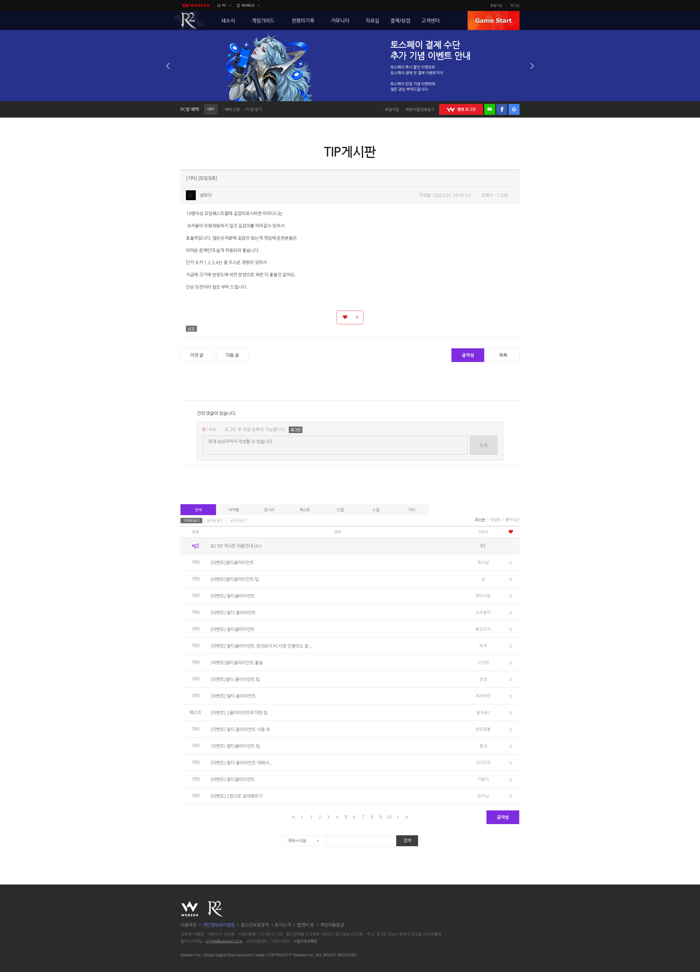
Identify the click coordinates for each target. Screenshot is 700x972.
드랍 (340, 509)
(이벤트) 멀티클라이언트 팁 (235, 746)
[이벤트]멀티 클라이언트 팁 (235, 679)
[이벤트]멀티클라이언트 (232, 562)
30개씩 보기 (215, 521)
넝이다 (206, 195)
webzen (195, 5)
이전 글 (196, 355)
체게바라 (483, 695)
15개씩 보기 (191, 521)
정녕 (483, 679)
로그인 (515, 5)
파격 (483, 645)
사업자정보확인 (305, 941)
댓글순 (495, 519)
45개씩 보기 (238, 521)
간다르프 (483, 762)
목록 (503, 355)
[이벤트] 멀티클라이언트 (233, 596)
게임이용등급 (332, 924)
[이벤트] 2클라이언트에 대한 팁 (239, 712)
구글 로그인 (514, 109)
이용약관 (188, 924)
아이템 (234, 509)
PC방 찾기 (254, 109)
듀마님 (483, 795)
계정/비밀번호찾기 (419, 109)
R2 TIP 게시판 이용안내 (236, 545)
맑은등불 (483, 729)
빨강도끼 (483, 629)
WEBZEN (189, 909)
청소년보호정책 (255, 924)
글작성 (468, 355)
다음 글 (232, 355)
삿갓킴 (483, 662)
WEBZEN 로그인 (461, 109)
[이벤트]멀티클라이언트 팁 (235, 579)
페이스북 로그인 (501, 109)
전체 (198, 509)
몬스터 (269, 509)
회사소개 (283, 924)
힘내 (483, 745)
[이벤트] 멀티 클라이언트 (233, 612)
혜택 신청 (232, 109)
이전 (168, 65)
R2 (189, 20)
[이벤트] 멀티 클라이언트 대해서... (242, 762)
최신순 (480, 519)
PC (224, 5)
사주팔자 (483, 612)
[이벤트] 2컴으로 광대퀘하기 (236, 796)
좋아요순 (513, 519)
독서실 (483, 562)
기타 (411, 509)
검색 (407, 840)
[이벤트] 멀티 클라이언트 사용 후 (240, 729)
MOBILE (248, 5)
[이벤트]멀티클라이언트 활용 (237, 662)
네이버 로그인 (489, 109)
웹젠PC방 (305, 924)
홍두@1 (483, 712)
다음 (532, 65)
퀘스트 (305, 509)
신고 (191, 329)
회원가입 (496, 5)
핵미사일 (483, 595)
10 (389, 817)
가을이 (483, 779)
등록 (484, 445)
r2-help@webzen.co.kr (224, 941)
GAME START (494, 20)
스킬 (375, 509)
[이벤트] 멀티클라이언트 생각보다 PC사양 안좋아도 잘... (261, 646)
